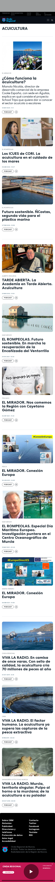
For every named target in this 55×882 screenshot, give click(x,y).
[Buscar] (51, 20)
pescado (5, 398)
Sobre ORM (7, 820)
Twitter (32, 823)
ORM (4, 716)
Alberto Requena (9, 276)
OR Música (46, 868)
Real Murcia (38, 14)
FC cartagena (47, 14)
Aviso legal (7, 838)
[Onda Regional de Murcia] (8, 20)
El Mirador (6, 73)
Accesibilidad (8, 841)
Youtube (33, 832)
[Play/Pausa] (31, 871)
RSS (31, 835)
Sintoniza (6, 823)
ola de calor (29, 14)
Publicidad (7, 826)
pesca (4, 467)
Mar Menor (7, 335)
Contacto (33, 820)
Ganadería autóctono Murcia (15, 779)
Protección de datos (12, 835)
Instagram (34, 829)
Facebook (34, 826)
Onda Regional (8, 653)
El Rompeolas (7, 149)
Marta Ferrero (8, 589)
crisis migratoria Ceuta (17, 14)
